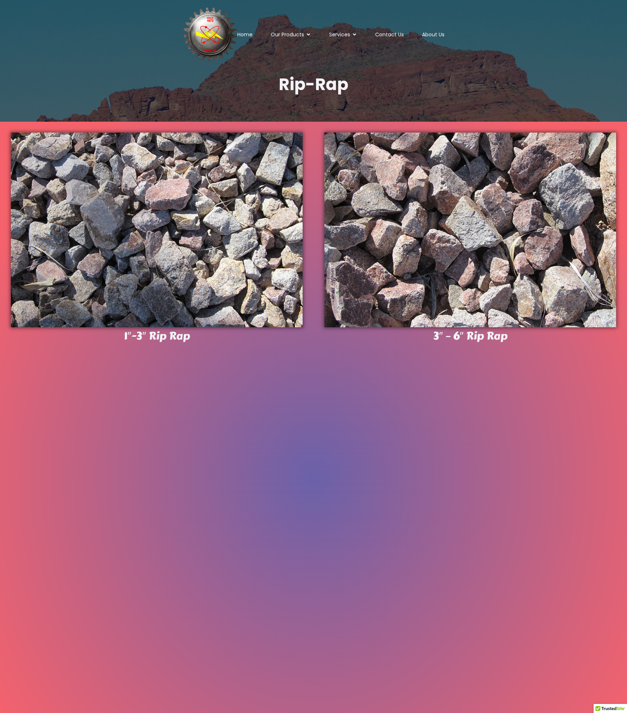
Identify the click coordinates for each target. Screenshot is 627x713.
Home (245, 34)
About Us (433, 34)
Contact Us (389, 34)
